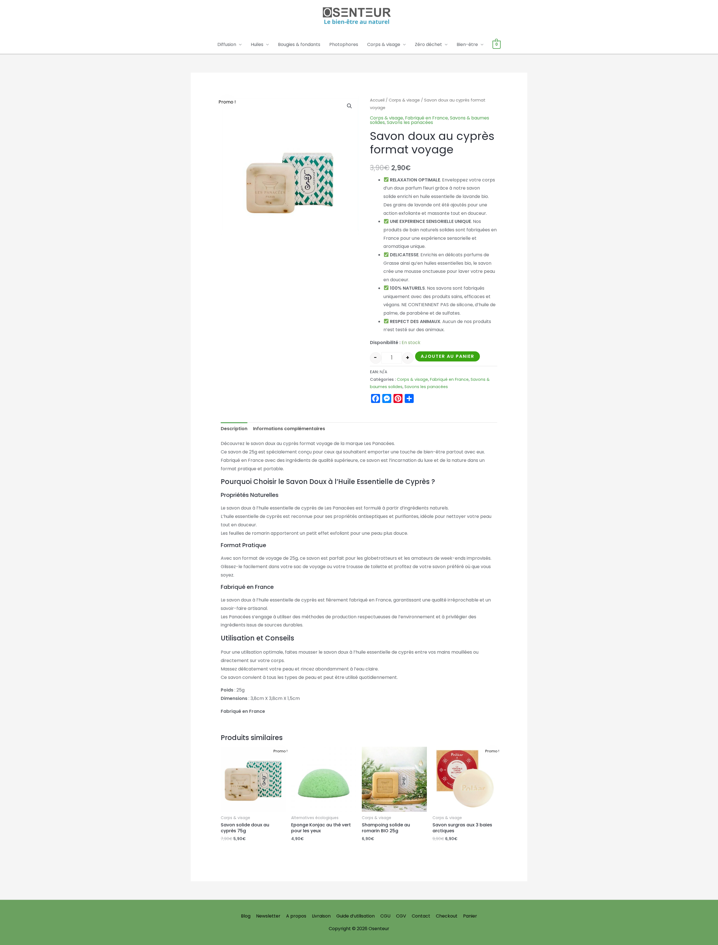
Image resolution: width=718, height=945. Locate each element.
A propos (296, 916)
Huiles (257, 44)
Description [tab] (234, 428)
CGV (401, 916)
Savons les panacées (410, 122)
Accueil (377, 100)
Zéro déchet (428, 44)
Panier (470, 916)
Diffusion (226, 44)
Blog (245, 916)
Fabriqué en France (426, 118)
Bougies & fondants (299, 44)
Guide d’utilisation (355, 916)
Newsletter (268, 916)
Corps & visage (383, 44)
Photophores (343, 44)
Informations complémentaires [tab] (289, 428)
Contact (421, 916)
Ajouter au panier (447, 356)
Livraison (321, 916)
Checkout (446, 916)
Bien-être (467, 44)
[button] (349, 106)
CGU (385, 916)
